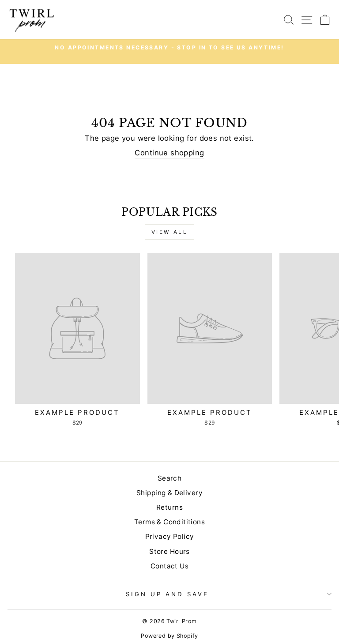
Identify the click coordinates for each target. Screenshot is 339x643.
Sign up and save (167, 594)
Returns (169, 507)
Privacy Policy (169, 536)
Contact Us (169, 566)
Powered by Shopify (169, 635)
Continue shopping (169, 152)
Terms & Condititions (169, 522)
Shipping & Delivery (169, 493)
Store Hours (169, 551)
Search (169, 478)
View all (169, 232)
